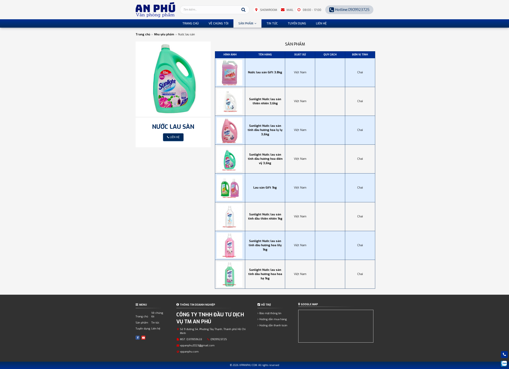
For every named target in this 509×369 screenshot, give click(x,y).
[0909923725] (504, 354)
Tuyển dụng (143, 328)
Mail (290, 10)
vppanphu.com (189, 351)
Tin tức (155, 322)
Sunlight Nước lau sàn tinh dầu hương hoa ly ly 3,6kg (265, 130)
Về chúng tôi (157, 314)
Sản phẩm (142, 322)
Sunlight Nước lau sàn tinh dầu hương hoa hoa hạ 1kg (265, 274)
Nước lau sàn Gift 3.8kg (265, 72)
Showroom (268, 10)
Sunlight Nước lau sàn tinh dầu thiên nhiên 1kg (265, 216)
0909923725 (352, 9)
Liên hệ (155, 328)
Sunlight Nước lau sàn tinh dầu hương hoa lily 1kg (265, 245)
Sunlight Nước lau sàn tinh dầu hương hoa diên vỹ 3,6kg (265, 159)
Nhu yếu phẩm (164, 34)
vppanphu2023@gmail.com (197, 345)
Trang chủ (143, 34)
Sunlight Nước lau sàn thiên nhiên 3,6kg (265, 101)
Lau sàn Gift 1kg (265, 188)
